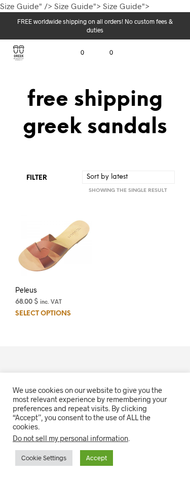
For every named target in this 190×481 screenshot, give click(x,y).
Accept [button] (96, 458)
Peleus (26, 290)
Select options (43, 313)
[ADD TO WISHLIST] (87, 287)
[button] (75, 53)
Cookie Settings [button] (43, 458)
